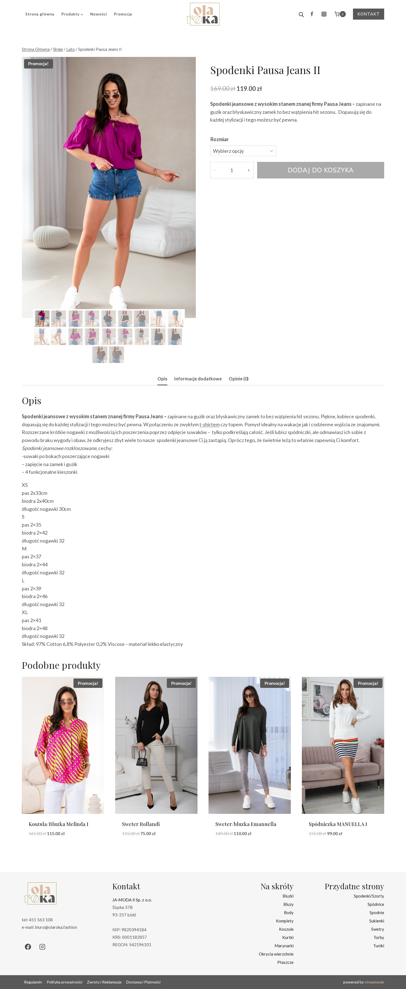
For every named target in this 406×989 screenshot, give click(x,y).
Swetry (377, 929)
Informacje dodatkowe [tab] (198, 378)
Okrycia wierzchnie (276, 953)
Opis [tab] (162, 378)
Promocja (123, 14)
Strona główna (39, 14)
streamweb (374, 982)
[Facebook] (312, 14)
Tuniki (378, 945)
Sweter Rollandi (141, 824)
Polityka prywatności (64, 982)
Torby (378, 937)
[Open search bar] (301, 14)
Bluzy (288, 904)
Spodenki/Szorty (369, 895)
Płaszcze (285, 962)
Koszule (286, 929)
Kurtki (288, 937)
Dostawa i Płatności (143, 982)
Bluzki (288, 895)
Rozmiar (219, 139)
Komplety (285, 920)
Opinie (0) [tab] (239, 378)
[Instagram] (324, 14)
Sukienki (376, 920)
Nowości (98, 14)
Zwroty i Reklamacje (104, 982)
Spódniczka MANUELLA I (338, 824)
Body (289, 912)
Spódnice (376, 904)
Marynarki (284, 945)
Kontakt (368, 14)
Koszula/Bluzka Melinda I (58, 824)
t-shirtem (209, 424)
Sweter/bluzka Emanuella (245, 824)
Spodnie (377, 912)
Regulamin (33, 982)
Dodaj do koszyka (321, 170)
